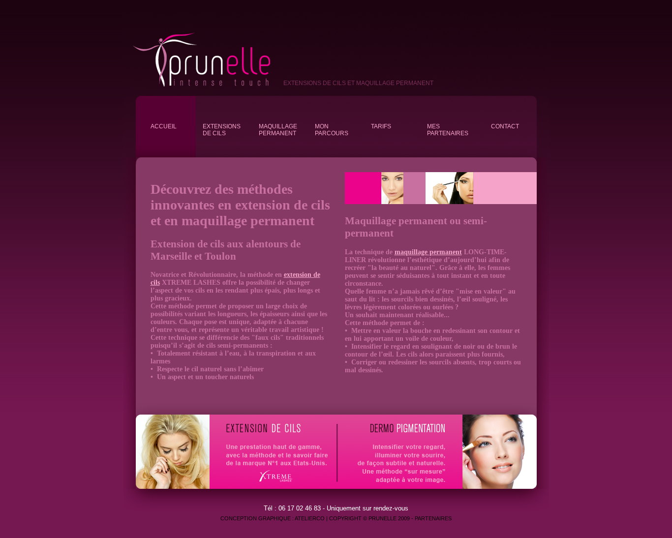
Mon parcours (331, 130)
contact (505, 126)
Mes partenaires (447, 130)
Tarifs (381, 126)
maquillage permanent (428, 252)
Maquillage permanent (278, 130)
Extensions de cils (222, 130)
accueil (164, 126)
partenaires (433, 518)
